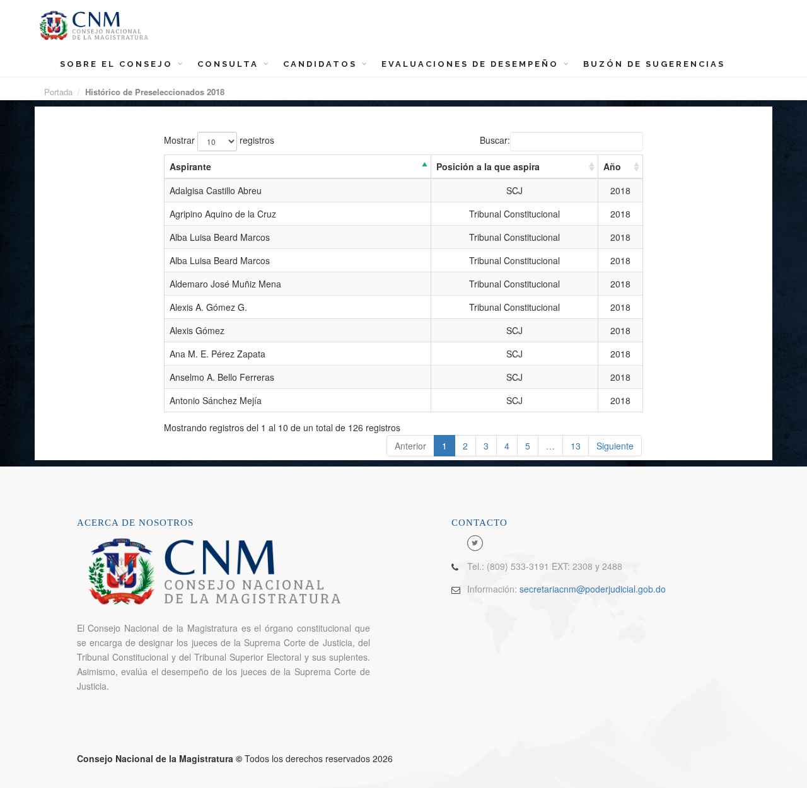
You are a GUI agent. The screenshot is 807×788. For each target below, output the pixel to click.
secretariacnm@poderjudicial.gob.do (593, 588)
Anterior (410, 445)
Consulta (229, 64)
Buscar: (495, 140)
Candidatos (322, 64)
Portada (58, 92)
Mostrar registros (219, 140)
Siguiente (615, 445)
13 (576, 445)
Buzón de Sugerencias (654, 64)
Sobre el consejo (118, 64)
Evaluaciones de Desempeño (471, 64)
